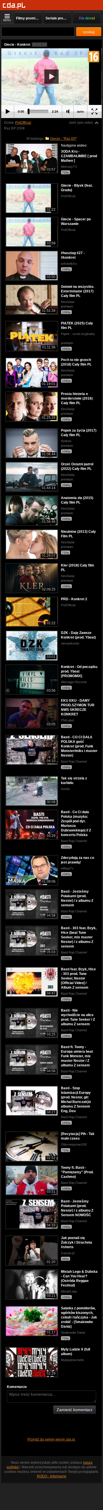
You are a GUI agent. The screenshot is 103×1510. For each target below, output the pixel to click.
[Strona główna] (14, 5)
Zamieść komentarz (74, 1409)
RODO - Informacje (51, 1476)
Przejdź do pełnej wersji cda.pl (51, 1439)
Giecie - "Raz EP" (63, 139)
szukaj (88, 31)
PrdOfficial (23, 123)
